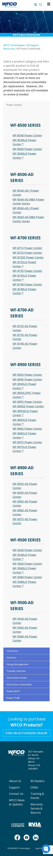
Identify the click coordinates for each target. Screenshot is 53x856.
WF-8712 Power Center (27, 248)
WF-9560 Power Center (27, 564)
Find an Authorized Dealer (26, 733)
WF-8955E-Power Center (28, 406)
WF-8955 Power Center (27, 402)
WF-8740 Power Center (27, 284)
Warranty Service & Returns (37, 808)
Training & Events (37, 796)
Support (14, 787)
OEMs (34, 787)
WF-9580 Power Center (27, 577)
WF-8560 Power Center (27, 149)
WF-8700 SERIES (25, 237)
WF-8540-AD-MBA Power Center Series (28, 202)
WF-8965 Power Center (27, 429)
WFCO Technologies (14, 45)
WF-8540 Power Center (27, 135)
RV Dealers (37, 781)
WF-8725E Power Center (28, 257)
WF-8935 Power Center (27, 375)
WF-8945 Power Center (27, 379)
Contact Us (16, 794)
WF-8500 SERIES (25, 125)
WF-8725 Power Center (27, 253)
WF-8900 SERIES (25, 364)
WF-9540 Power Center (27, 550)
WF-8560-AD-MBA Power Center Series (28, 219)
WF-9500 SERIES (25, 540)
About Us (15, 781)
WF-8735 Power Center (27, 271)
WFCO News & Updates (16, 802)
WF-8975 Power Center (27, 442)
